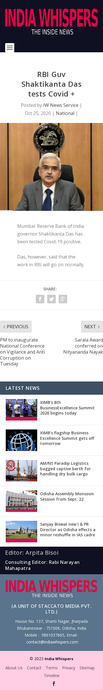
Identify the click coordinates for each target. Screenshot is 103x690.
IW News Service (60, 105)
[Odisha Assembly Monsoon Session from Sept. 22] (21, 501)
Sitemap (87, 667)
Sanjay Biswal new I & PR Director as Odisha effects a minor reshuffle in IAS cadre (68, 529)
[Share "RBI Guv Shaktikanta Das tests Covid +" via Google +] (63, 299)
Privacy (68, 667)
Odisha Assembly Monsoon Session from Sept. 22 (67, 496)
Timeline (52, 675)
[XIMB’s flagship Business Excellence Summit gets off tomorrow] (21, 440)
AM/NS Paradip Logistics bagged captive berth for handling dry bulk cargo (65, 468)
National (65, 113)
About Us (14, 667)
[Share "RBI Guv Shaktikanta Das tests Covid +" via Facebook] (40, 299)
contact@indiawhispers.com (52, 642)
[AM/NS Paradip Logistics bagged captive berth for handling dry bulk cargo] (21, 470)
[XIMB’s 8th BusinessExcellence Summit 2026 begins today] (21, 410)
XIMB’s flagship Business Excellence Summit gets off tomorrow (67, 438)
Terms (52, 667)
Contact (34, 667)
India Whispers (59, 658)
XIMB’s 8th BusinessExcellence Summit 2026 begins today (67, 407)
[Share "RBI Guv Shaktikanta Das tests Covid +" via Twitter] (51, 299)
